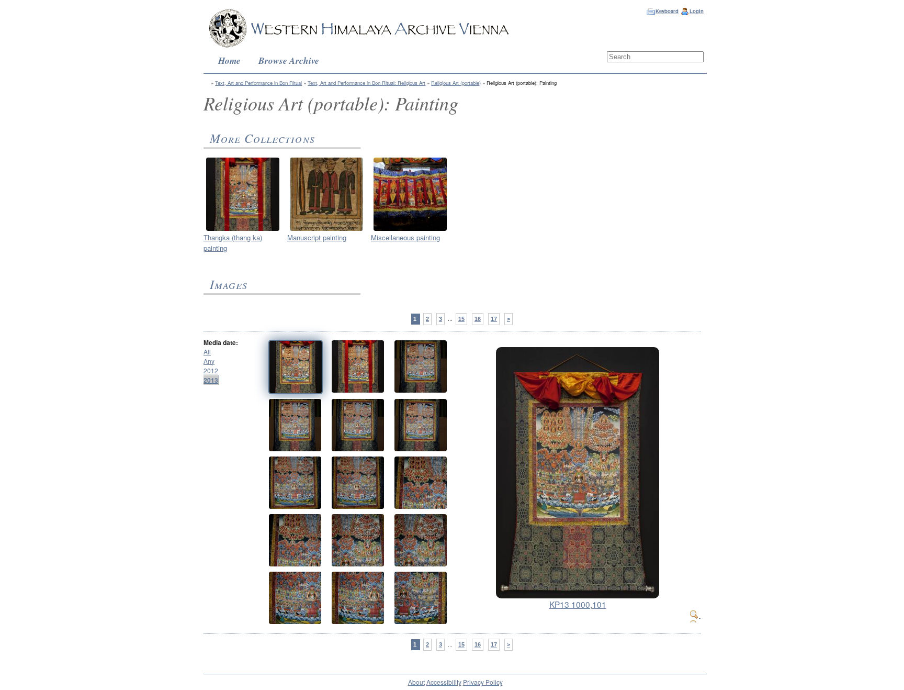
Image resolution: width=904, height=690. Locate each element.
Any (209, 361)
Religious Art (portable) (456, 82)
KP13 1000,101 (577, 604)
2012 (211, 370)
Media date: (221, 342)
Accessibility (443, 681)
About (416, 681)
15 (461, 319)
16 (477, 319)
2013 (211, 380)
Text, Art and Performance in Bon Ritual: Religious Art (366, 82)
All (207, 351)
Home (229, 60)
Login (697, 11)
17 (494, 319)
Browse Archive (288, 60)
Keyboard (667, 11)
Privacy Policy (483, 681)
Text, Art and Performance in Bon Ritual (258, 82)
